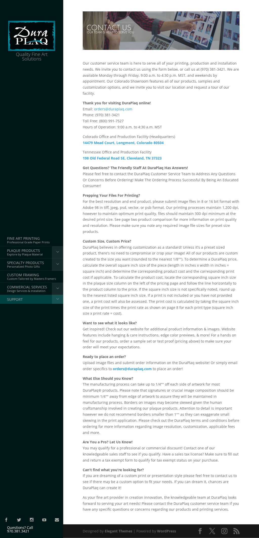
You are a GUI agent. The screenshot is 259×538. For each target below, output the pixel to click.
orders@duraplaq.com (113, 109)
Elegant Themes (118, 531)
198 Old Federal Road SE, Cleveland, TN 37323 (122, 158)
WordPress (166, 531)
